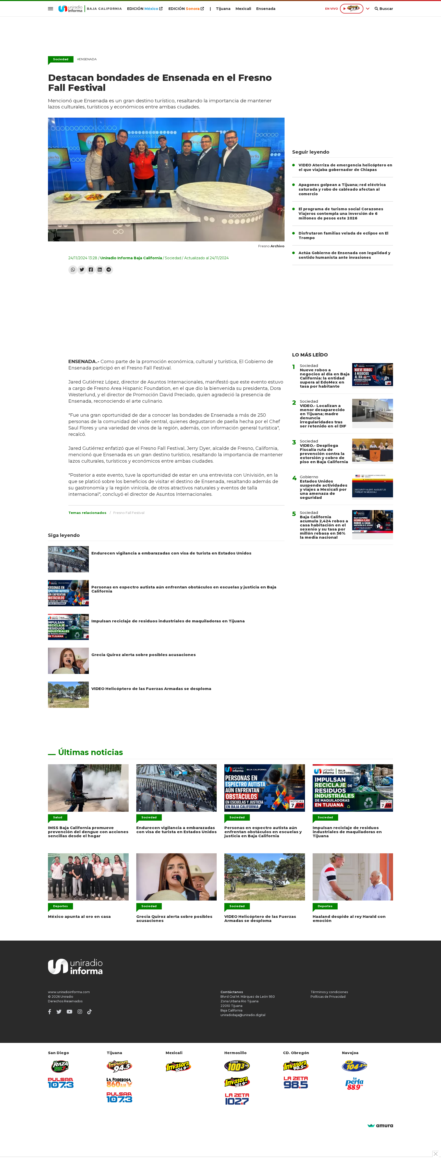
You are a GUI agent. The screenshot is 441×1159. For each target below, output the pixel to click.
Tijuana (223, 8)
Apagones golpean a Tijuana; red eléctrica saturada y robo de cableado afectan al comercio (342, 189)
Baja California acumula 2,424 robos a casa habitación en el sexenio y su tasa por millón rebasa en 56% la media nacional (324, 527)
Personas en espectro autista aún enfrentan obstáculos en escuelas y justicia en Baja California (183, 589)
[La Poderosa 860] (119, 1082)
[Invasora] (61, 1066)
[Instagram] (80, 1012)
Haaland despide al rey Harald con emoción (349, 918)
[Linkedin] (99, 269)
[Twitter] (81, 269)
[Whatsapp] (72, 269)
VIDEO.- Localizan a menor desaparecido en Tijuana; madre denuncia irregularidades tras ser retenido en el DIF (323, 415)
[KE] (355, 1065)
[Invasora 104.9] (178, 1066)
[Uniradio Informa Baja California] (90, 8)
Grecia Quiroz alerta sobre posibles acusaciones (143, 654)
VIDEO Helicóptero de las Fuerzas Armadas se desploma (151, 688)
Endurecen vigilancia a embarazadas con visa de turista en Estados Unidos (171, 553)
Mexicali (243, 8)
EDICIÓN (142, 8)
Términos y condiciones (329, 992)
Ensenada (265, 8)
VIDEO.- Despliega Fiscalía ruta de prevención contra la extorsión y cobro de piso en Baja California (324, 453)
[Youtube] (69, 1012)
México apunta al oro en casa (79, 916)
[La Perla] (355, 1083)
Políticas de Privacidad (328, 996)
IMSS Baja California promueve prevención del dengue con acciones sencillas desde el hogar (88, 831)
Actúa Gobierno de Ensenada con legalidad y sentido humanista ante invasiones (344, 255)
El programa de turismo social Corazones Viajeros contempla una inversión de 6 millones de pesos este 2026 (341, 213)
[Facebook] (90, 269)
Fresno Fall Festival (128, 513)
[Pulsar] (61, 1083)
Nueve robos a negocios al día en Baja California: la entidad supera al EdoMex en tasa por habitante (325, 378)
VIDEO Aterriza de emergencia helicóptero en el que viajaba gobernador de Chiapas (345, 167)
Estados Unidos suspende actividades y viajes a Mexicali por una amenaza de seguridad (323, 489)
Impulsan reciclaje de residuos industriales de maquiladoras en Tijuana (168, 621)
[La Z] (237, 1099)
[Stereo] (237, 1065)
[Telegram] (108, 269)
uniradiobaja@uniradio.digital (242, 1015)
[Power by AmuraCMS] (380, 1126)
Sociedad (60, 59)
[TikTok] (89, 1012)
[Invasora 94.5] (119, 1066)
